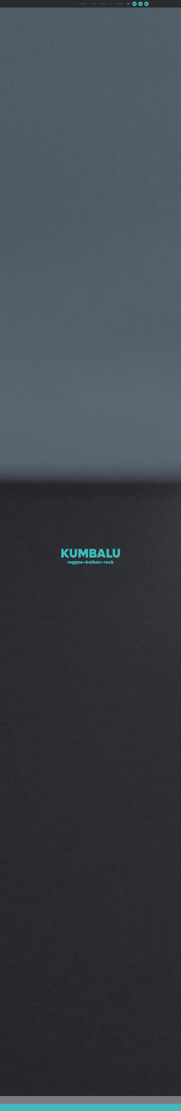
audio (93, 4)
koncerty (83, 4)
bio (110, 4)
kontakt (119, 4)
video (102, 4)
